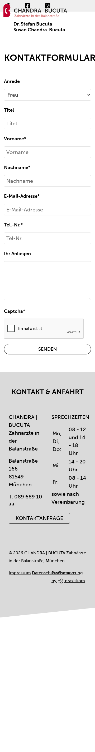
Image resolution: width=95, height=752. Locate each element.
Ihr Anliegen (17, 253)
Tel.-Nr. (13, 225)
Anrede (12, 81)
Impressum (20, 572)
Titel (9, 110)
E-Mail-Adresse (22, 196)
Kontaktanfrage (39, 518)
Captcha (14, 311)
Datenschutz (44, 572)
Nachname (17, 167)
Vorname (15, 139)
